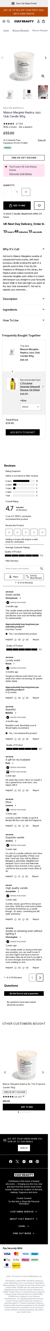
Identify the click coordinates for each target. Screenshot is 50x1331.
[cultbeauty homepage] (24, 21)
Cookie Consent (24, 1198)
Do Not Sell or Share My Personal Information (24, 1202)
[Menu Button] (3, 21)
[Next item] (43, 1072)
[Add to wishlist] (39, 205)
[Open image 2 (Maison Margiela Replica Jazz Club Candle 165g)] (28, 92)
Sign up (24, 1148)
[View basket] (43, 21)
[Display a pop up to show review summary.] (24, 1097)
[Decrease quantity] (7, 192)
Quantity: (9, 185)
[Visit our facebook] (10, 1161)
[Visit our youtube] (30, 1161)
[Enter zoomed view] (43, 76)
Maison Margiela (20, 30)
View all (42, 140)
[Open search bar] (8, 21)
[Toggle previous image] (2, 57)
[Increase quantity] (26, 192)
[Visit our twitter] (17, 1161)
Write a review (10, 127)
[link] (38, 21)
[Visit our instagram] (24, 1161)
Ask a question (25, 127)
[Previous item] (5, 1072)
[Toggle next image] (45, 57)
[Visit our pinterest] (37, 1161)
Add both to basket (22, 432)
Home (6, 30)
